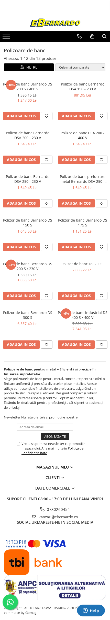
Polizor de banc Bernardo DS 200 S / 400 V (27, 86)
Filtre (30, 67)
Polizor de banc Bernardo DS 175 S (82, 222)
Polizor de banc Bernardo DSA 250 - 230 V (27, 179)
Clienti (53, 477)
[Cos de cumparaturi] (92, 36)
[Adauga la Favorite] (46, 116)
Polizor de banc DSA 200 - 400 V (82, 135)
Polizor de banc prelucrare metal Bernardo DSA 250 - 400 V (82, 179)
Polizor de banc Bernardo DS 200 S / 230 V (27, 266)
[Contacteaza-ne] (79, 36)
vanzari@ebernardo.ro (58, 516)
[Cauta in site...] (104, 36)
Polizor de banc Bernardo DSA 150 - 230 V (82, 86)
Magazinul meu (53, 467)
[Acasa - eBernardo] (55, 22)
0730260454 (58, 509)
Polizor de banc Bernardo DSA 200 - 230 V (27, 135)
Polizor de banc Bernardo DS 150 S (27, 222)
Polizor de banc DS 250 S (82, 263)
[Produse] (7, 38)
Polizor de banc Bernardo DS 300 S (27, 315)
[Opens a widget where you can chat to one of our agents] (91, 611)
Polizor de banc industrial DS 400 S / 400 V (82, 315)
